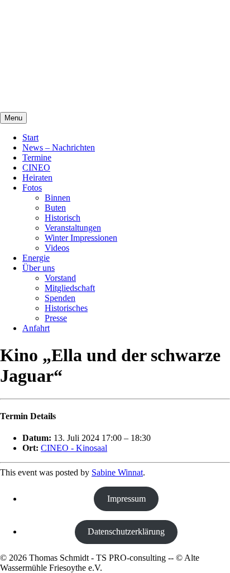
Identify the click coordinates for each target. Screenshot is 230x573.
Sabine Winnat (117, 472)
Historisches (66, 308)
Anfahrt (36, 328)
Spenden (60, 298)
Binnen (57, 197)
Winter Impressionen (81, 237)
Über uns (38, 268)
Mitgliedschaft (70, 288)
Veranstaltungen (73, 227)
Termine (36, 157)
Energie (36, 258)
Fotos (32, 187)
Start (30, 137)
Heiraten (37, 177)
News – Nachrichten (58, 147)
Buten (55, 207)
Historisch (62, 217)
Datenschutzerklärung (126, 531)
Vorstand (60, 278)
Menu (13, 118)
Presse (56, 318)
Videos (57, 247)
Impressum (126, 498)
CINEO (36, 167)
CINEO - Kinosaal (74, 448)
